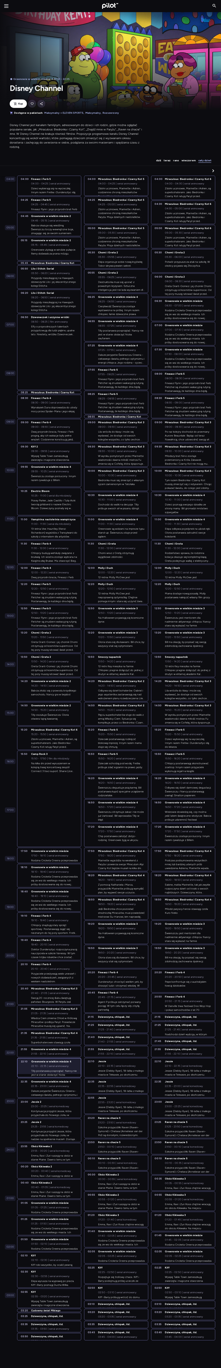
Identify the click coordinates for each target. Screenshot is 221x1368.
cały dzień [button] (204, 160)
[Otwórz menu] (6, 6)
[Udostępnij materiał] (41, 104)
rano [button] (176, 160)
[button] (213, 171)
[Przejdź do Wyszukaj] (214, 6)
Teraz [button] (167, 160)
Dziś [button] (158, 160)
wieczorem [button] (189, 160)
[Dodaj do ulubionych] (32, 104)
